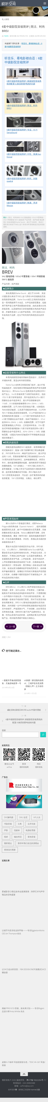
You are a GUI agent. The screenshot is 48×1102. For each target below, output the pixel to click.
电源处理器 (30, 818)
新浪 (24, 753)
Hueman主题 (35, 1078)
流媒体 (17, 818)
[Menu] (45, 3)
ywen (6, 36)
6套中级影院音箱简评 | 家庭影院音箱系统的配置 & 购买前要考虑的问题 (24, 82)
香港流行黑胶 (10, 838)
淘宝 (38, 753)
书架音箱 (8, 812)
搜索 (4, 718)
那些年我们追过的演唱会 (28, 831)
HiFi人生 (36, 805)
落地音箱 (31, 825)
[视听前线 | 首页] (11, 3)
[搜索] (43, 723)
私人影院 (5, 19)
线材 (6, 825)
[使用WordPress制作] (16, 1078)
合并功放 (31, 812)
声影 (6, 818)
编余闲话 (18, 825)
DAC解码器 (8, 805)
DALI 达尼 (23, 805)
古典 (20, 812)
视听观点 (8, 831)
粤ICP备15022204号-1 (36, 1068)
